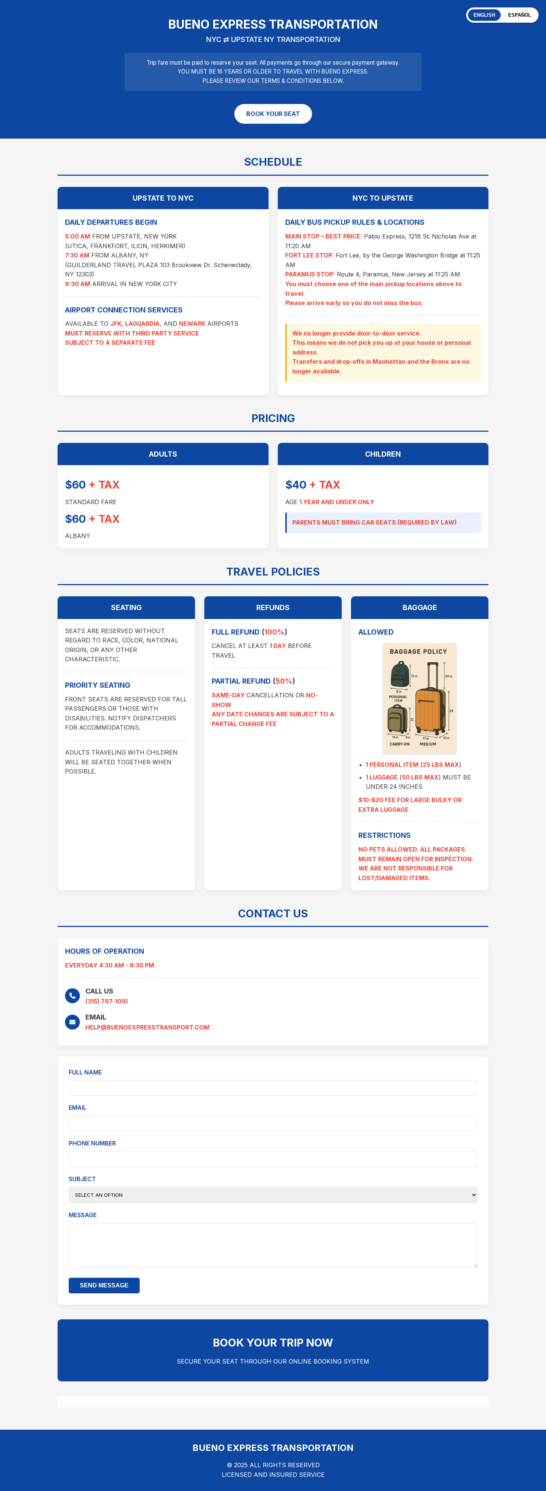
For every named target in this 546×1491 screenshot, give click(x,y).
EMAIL (78, 1107)
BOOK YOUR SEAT (273, 113)
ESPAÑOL (519, 15)
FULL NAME (85, 1072)
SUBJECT (82, 1179)
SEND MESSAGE (104, 1285)
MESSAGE (83, 1215)
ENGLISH (484, 15)
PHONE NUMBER (92, 1143)
